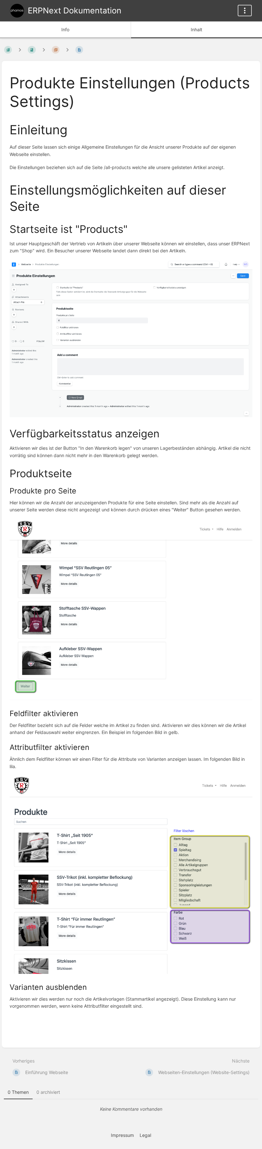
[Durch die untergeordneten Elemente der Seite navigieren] (67, 50)
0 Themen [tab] (18, 1092)
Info (65, 29)
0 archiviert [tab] (48, 1092)
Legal (145, 1135)
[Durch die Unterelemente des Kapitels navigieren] (44, 50)
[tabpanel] (131, 1109)
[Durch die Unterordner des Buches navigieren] (20, 50)
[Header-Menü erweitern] (245, 10)
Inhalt (196, 29)
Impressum (122, 1135)
